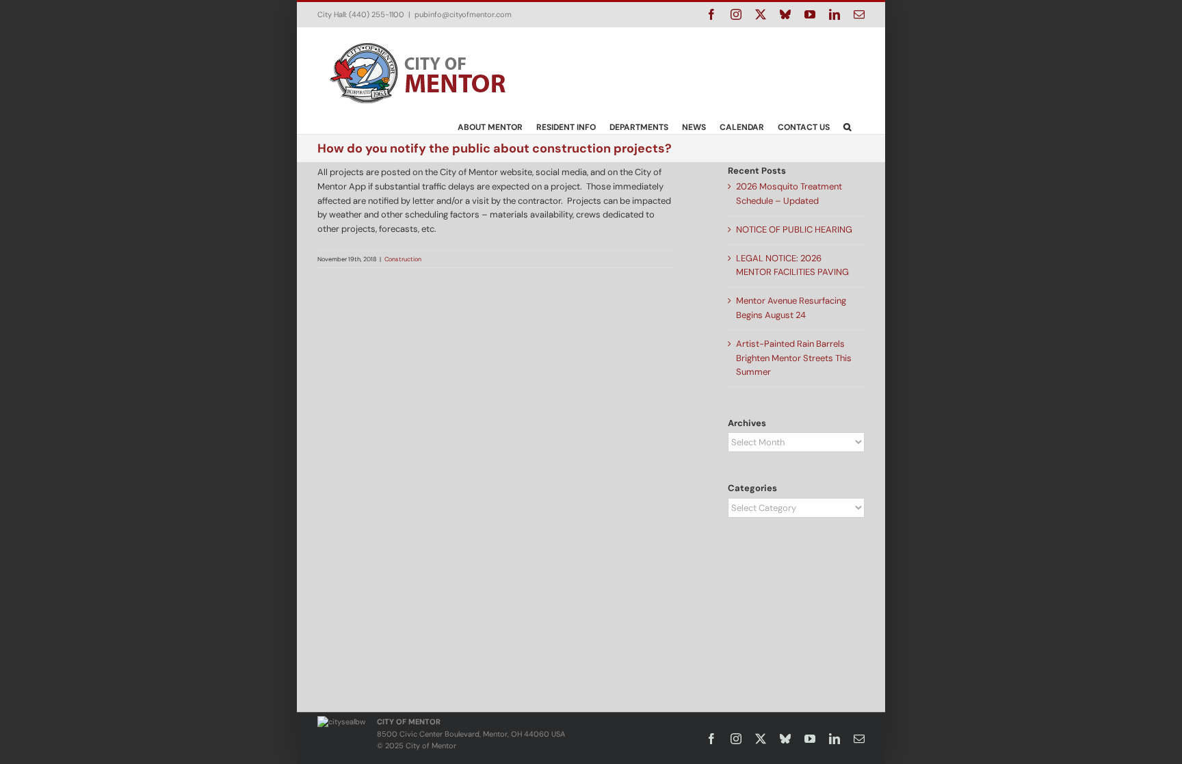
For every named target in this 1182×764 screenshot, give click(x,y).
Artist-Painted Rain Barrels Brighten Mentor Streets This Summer (794, 358)
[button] (847, 126)
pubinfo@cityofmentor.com (463, 14)
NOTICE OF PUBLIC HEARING (794, 229)
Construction (402, 259)
